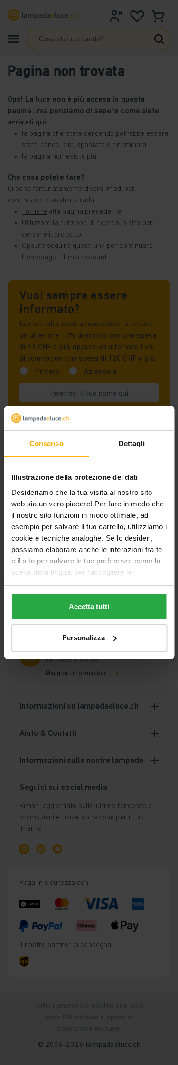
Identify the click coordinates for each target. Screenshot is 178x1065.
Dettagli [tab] (132, 443)
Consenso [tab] (46, 443)
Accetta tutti (89, 606)
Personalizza (83, 638)
